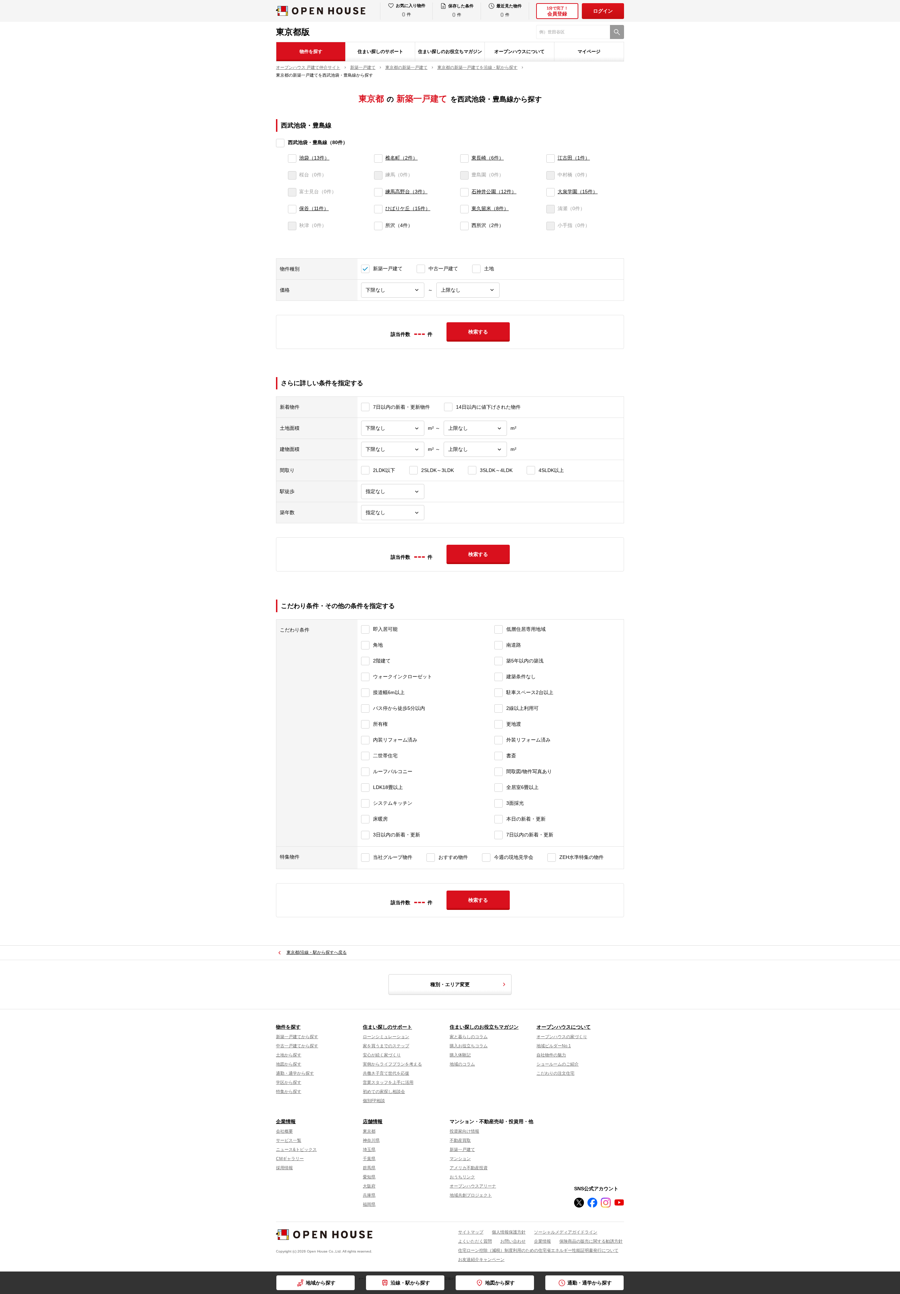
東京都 (369, 1131)
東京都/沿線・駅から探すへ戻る (317, 952)
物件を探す (311, 51)
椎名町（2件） (401, 158)
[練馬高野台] (378, 192)
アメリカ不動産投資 (469, 1167)
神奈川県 (371, 1140)
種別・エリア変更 (450, 984)
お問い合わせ (513, 1241)
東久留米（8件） (490, 208)
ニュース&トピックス (296, 1149)
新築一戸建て (462, 1149)
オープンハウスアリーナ (473, 1186)
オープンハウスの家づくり (561, 1036)
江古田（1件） (574, 158)
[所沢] (378, 226)
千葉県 (369, 1158)
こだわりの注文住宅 (555, 1073)
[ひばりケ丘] (378, 209)
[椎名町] (378, 158)
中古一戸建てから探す (297, 1045)
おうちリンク (462, 1177)
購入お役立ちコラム (469, 1045)
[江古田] (550, 158)
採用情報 (284, 1167)
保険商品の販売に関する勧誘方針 (591, 1241)
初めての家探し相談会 (384, 1091)
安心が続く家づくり (382, 1055)
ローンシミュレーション (386, 1036)
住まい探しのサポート (380, 51)
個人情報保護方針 (509, 1232)
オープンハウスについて (519, 51)
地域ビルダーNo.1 (553, 1045)
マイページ (589, 51)
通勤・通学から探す (589, 1283)
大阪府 (369, 1186)
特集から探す (288, 1091)
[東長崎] (464, 158)
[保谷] (292, 209)
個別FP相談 (374, 1100)
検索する (478, 332)
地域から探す (320, 1283)
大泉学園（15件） (578, 191)
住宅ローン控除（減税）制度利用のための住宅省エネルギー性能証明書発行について (538, 1250)
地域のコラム (462, 1064)
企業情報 (286, 1121)
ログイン (603, 11)
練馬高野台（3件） (406, 191)
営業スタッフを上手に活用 (388, 1082)
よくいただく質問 (475, 1241)
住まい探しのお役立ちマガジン (450, 51)
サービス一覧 (288, 1140)
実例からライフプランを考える (392, 1064)
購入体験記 (460, 1055)
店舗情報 (372, 1121)
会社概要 (284, 1131)
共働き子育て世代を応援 (386, 1073)
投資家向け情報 (464, 1131)
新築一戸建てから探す (297, 1036)
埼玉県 (369, 1149)
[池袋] (292, 158)
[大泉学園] (550, 192)
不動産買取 (460, 1140)
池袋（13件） (314, 158)
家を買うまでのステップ (386, 1045)
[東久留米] (464, 209)
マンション (460, 1158)
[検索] (617, 32)
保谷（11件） (314, 208)
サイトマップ (470, 1232)
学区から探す (288, 1082)
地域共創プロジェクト (471, 1195)
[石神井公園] (464, 192)
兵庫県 (369, 1195)
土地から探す (288, 1055)
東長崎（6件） (487, 158)
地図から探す (500, 1283)
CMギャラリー (290, 1158)
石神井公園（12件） (493, 191)
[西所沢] (464, 226)
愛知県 (369, 1177)
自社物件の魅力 (551, 1055)
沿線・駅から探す (410, 1283)
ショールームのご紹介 (557, 1064)
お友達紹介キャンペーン (481, 1259)
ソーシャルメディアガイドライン (565, 1232)
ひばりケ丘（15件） (407, 208)
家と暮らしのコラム (469, 1036)
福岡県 (369, 1204)
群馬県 (369, 1167)
